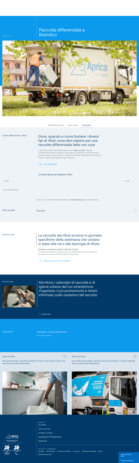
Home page (41, 451)
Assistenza (42, 441)
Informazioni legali (50, 451)
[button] (56, 125)
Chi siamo (42, 425)
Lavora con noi (44, 429)
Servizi (10, 35)
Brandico (5, 35)
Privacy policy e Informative (64, 451)
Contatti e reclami (45, 433)
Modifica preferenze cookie (45, 454)
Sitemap (100, 451)
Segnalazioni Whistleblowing (49, 437)
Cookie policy (76, 451)
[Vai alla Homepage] (11, 445)
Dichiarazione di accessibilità (89, 451)
